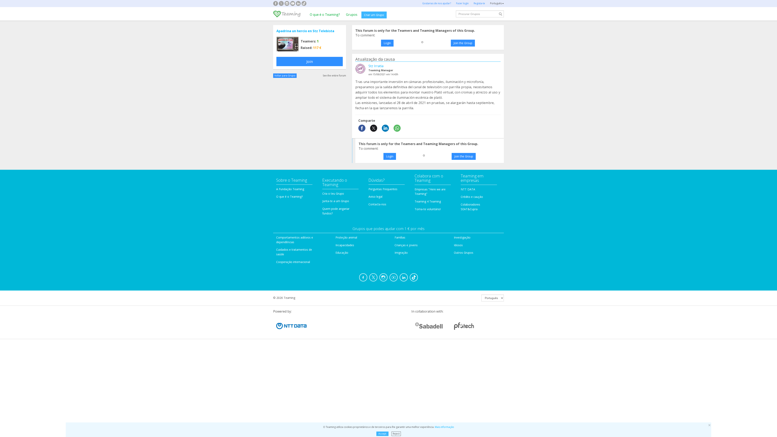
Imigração (401, 253)
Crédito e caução (472, 197)
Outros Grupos (463, 253)
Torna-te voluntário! (428, 209)
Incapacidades (344, 245)
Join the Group (462, 43)
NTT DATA (468, 189)
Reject (396, 433)
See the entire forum (334, 75)
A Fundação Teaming (290, 189)
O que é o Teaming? (325, 14)
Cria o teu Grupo (333, 193)
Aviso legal (375, 196)
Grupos (351, 14)
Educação (341, 253)
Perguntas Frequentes (382, 189)
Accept (382, 433)
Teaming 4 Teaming (428, 201)
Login (387, 43)
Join (309, 61)
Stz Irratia (375, 66)
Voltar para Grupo (284, 75)
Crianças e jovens (406, 245)
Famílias (400, 237)
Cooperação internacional (293, 262)
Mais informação (444, 427)
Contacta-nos (377, 204)
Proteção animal (346, 237)
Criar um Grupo (374, 15)
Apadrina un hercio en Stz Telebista (305, 31)
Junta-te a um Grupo (335, 201)
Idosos (458, 245)
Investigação (462, 237)
